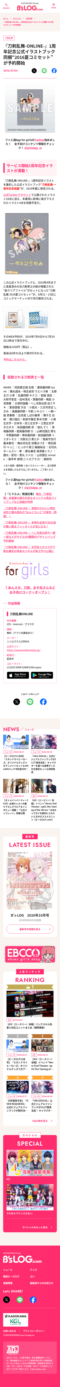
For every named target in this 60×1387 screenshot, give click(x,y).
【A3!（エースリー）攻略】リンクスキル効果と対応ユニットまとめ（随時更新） (29, 1025)
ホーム (5, 18)
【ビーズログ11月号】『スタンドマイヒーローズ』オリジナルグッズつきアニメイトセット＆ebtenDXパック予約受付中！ (15, 762)
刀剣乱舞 (29, 18)
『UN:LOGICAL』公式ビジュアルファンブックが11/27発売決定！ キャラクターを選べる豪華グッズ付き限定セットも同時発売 (43, 764)
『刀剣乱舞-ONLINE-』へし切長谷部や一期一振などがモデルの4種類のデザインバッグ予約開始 (29, 537)
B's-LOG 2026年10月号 (30, 915)
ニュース (7, 1269)
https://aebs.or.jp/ (38, 1369)
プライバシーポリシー (34, 1330)
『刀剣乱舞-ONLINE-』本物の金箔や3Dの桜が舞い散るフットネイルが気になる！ (29, 524)
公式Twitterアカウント (17, 195)
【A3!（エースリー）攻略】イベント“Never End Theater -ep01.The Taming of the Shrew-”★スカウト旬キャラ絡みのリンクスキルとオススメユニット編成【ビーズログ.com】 (42, 1064)
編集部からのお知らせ (41, 1283)
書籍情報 (7, 1283)
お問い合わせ (9, 1330)
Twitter (39, 140)
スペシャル (17, 18)
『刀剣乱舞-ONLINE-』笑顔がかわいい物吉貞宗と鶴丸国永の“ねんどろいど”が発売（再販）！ (30, 512)
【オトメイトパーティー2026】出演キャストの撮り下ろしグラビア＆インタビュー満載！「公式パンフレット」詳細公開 (15, 807)
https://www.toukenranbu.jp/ (23, 650)
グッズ (33, 1269)
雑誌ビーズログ (11, 1276)
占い (32, 1276)
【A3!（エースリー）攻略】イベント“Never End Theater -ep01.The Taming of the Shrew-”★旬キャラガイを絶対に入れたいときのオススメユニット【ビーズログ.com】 (44, 810)
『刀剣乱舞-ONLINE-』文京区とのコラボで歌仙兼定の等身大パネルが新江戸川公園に (29, 549)
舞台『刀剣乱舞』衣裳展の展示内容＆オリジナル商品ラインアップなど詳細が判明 (30, 498)
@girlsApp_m (33, 148)
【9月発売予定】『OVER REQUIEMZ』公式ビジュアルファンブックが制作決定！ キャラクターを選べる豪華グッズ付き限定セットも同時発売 (17, 1105)
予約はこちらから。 (15, 359)
